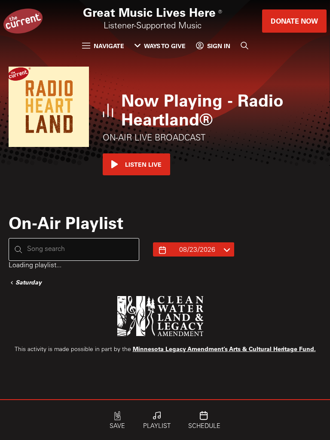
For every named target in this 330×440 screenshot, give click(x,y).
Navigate (109, 46)
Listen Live (143, 164)
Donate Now (294, 20)
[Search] (244, 45)
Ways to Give (165, 46)
